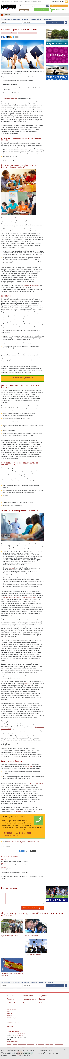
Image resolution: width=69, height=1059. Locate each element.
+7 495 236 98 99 (8, 833)
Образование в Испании (33, 954)
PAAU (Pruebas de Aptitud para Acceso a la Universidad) (18, 597)
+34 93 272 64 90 (24, 10)
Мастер (11, 568)
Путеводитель (49, 1044)
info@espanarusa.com (10, 835)
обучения (27, 684)
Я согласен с (12, 24)
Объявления (30, 1044)
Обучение (7, 15)
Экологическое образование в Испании (14, 873)
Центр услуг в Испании (14, 816)
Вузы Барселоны (6, 869)
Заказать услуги (61, 9)
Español (66, 1)
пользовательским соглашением (14, 24)
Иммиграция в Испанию (13, 1022)
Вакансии (27, 1)
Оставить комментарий (33, 908)
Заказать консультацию (22, 378)
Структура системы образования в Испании (15, 865)
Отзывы (9, 1021)
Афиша (15, 1044)
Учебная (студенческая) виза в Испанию (14, 861)
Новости (9, 1044)
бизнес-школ (29, 766)
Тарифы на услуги (11, 1017)
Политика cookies (45, 1050)
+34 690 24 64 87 (24, 9)
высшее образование (10, 98)
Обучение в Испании (32, 935)
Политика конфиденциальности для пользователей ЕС (24, 1053)
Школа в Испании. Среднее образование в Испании (10, 936)
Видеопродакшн (5, 1)
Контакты (21, 1)
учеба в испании (11, 841)
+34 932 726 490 (21, 1034)
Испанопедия (22, 1044)
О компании (14, 1)
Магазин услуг (59, 1044)
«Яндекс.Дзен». (18, 811)
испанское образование (21, 843)
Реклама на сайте (36, 1)
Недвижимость (40, 1044)
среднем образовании (30, 285)
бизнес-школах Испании (35, 783)
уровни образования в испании (25, 841)
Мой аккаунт (10, 1026)
